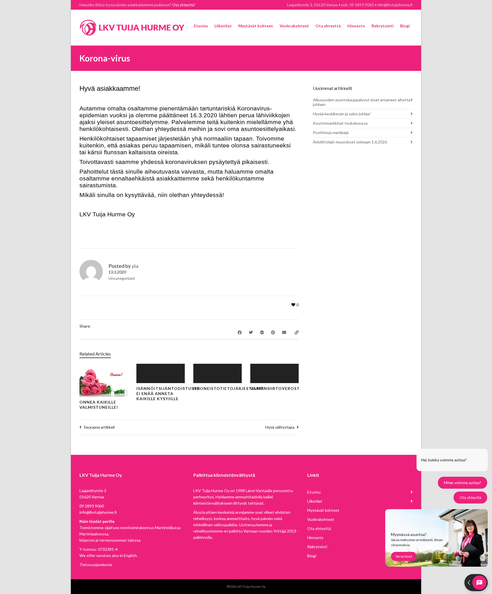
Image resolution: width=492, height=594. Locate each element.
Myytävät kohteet (323, 510)
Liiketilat (314, 501)
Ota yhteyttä (319, 528)
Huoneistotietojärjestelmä (228, 388)
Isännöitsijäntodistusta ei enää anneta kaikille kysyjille (168, 393)
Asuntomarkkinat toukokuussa (340, 123)
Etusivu (314, 492)
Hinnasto (315, 537)
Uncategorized (121, 278)
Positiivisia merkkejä (330, 132)
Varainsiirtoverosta (276, 388)
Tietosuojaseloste (95, 564)
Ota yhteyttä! (183, 5)
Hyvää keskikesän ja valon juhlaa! (342, 113)
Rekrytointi (317, 546)
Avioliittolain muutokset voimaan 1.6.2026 (350, 141)
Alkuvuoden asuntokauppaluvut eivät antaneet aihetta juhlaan (361, 102)
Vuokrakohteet (320, 519)
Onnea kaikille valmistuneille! (98, 405)
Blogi (311, 555)
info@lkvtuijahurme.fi (98, 512)
